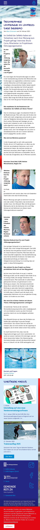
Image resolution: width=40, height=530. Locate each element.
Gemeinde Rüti (10, 495)
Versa (7, 481)
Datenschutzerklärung (11, 522)
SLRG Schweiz (10, 469)
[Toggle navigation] (5, 2)
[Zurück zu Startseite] (33, 8)
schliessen (9, 526)
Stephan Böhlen (9, 373)
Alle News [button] (9, 456)
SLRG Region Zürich (12, 471)
